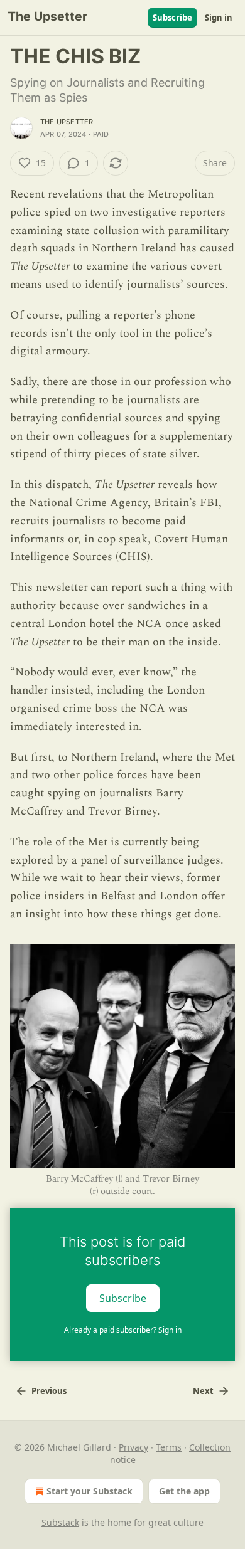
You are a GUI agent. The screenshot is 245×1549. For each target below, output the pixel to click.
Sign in (218, 17)
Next (203, 1391)
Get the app (184, 1491)
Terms (169, 1447)
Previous (49, 1391)
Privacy (133, 1447)
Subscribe (172, 17)
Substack (60, 1522)
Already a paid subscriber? (123, 1329)
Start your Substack (89, 1491)
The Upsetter (66, 121)
